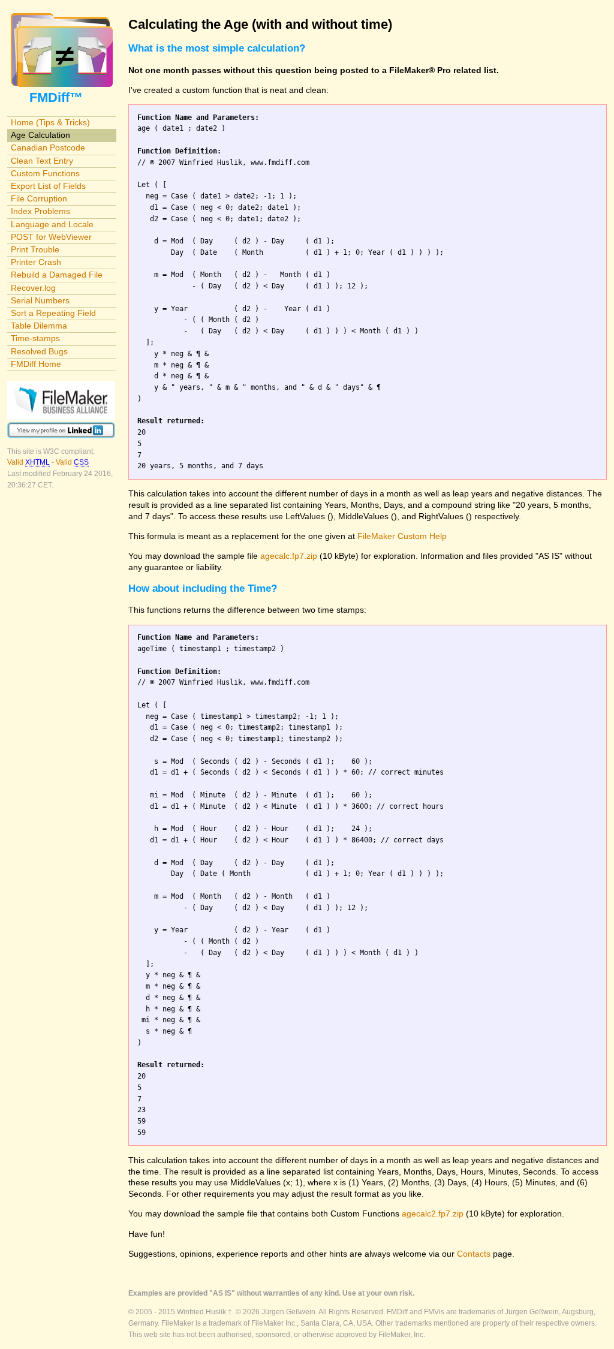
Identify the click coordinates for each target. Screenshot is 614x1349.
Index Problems (40, 211)
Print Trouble (35, 249)
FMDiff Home (36, 364)
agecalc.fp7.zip (288, 556)
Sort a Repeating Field (53, 313)
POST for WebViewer (51, 237)
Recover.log (33, 288)
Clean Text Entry (42, 160)
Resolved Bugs (39, 351)
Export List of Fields (48, 186)
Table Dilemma (39, 325)
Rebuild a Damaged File (57, 274)
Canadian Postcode (48, 147)
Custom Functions (45, 173)
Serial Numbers (40, 300)
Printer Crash (36, 262)
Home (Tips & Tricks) (50, 122)
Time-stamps (35, 338)
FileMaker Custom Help (402, 536)
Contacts (473, 1253)
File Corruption (39, 198)
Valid (28, 462)
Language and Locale (52, 224)
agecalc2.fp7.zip (432, 1213)
